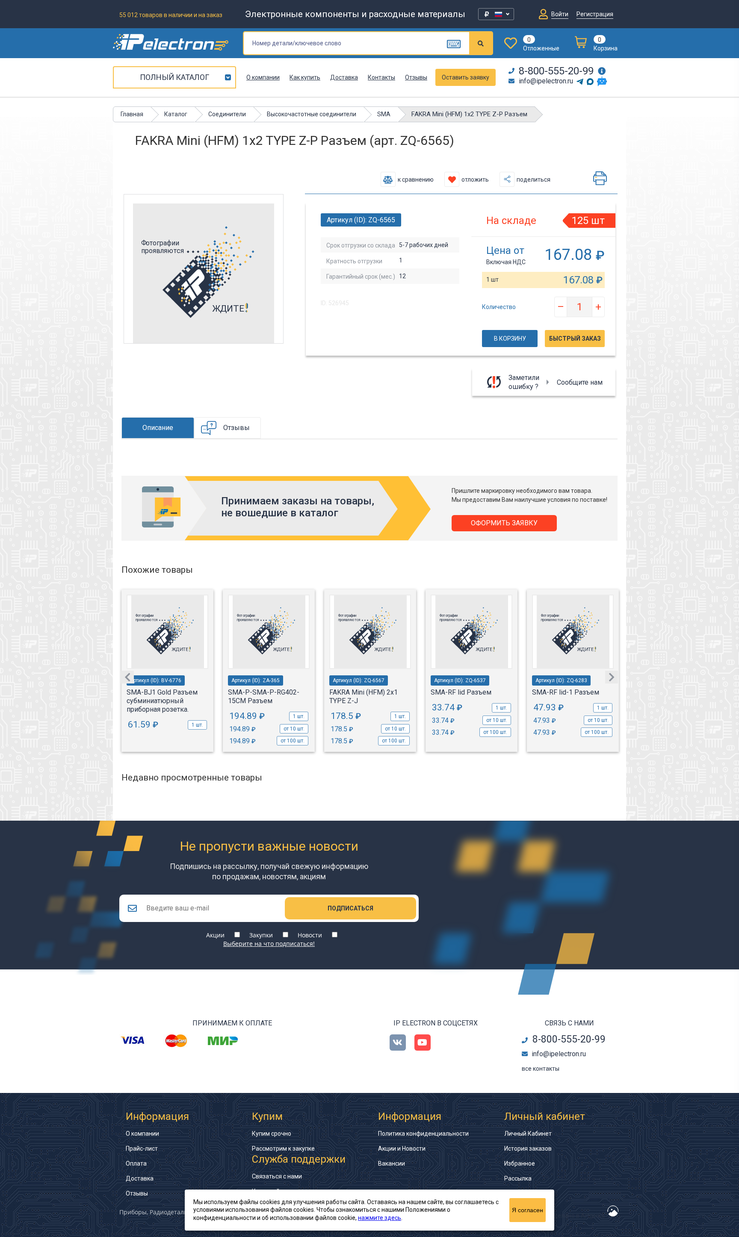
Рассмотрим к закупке (283, 1148)
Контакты (381, 77)
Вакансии (391, 1163)
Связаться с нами (277, 1176)
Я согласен (527, 1210)
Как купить (305, 77)
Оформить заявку (504, 523)
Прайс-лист (142, 1148)
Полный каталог (174, 77)
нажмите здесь (379, 1217)
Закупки (261, 935)
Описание (157, 428)
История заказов (528, 1148)
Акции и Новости (402, 1148)
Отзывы (416, 77)
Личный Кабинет (528, 1133)
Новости (310, 935)
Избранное (519, 1163)
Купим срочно (271, 1133)
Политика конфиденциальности (423, 1133)
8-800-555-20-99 (556, 71)
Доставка (344, 77)
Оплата (136, 1163)
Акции (215, 935)
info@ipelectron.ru (546, 81)
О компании (263, 77)
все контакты (540, 1068)
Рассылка (518, 1178)
